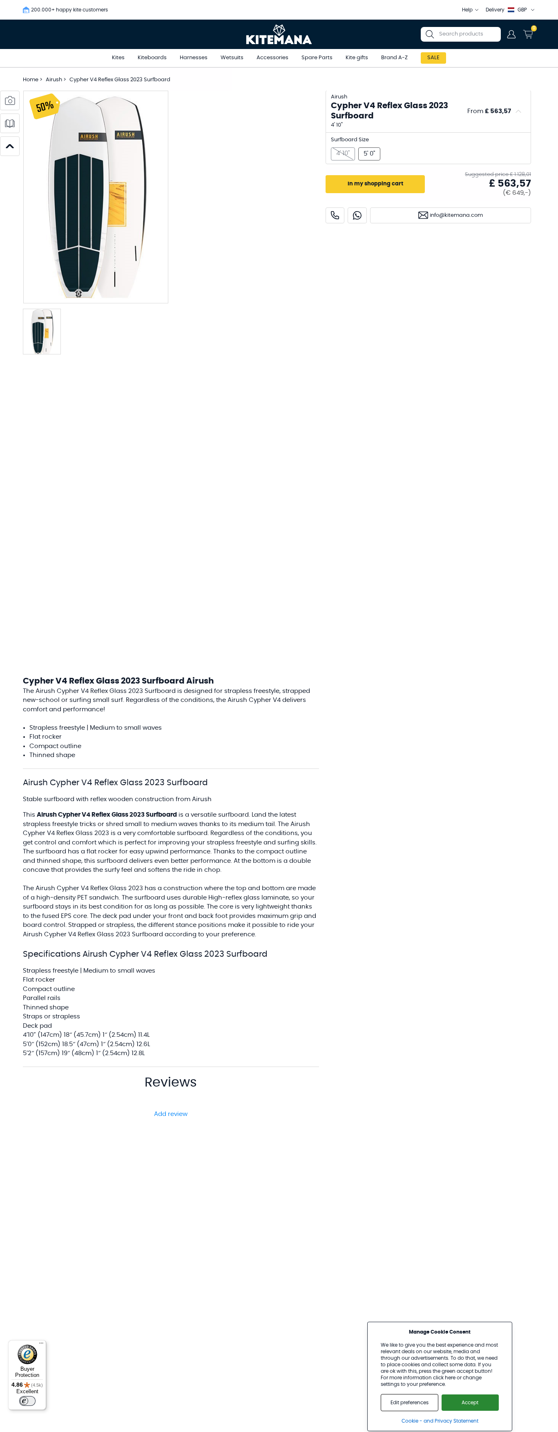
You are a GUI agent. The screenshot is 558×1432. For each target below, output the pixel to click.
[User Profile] (511, 34)
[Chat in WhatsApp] (357, 215)
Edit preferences (410, 1402)
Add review (170, 1114)
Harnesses (194, 57)
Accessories (272, 57)
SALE (433, 57)
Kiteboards (152, 57)
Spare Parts (317, 57)
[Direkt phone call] (335, 215)
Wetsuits (232, 57)
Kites (118, 57)
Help (467, 9)
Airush (54, 79)
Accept (470, 1402)
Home (30, 79)
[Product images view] (10, 100)
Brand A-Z (394, 57)
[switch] (27, 1401)
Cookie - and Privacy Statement (440, 1421)
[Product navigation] (10, 146)
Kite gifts (357, 57)
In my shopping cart (375, 184)
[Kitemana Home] (279, 34)
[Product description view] (10, 123)
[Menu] (41, 1345)
